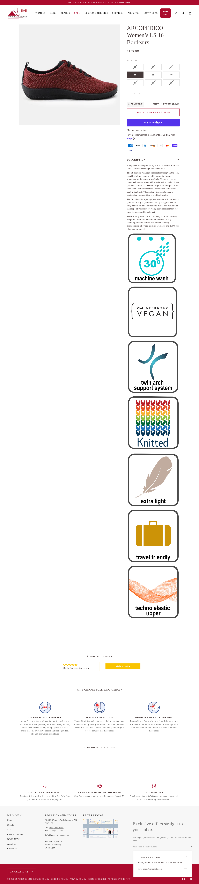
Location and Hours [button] (60, 815)
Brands (10, 825)
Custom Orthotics (15, 834)
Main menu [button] (15, 815)
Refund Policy (41, 879)
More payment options (137, 130)
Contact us (12, 848)
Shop (9, 820)
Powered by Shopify (119, 879)
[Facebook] (183, 879)
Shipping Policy (59, 879)
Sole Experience (18, 879)
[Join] (184, 868)
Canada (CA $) (20, 871)
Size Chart (135, 104)
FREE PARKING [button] (93, 815)
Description (136, 160)
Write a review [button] (123, 666)
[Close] (188, 856)
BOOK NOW (13, 839)
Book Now (165, 13)
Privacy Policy (78, 879)
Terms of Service (97, 879)
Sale (9, 829)
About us (11, 844)
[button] (40, 13)
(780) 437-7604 (56, 827)
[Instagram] (190, 879)
